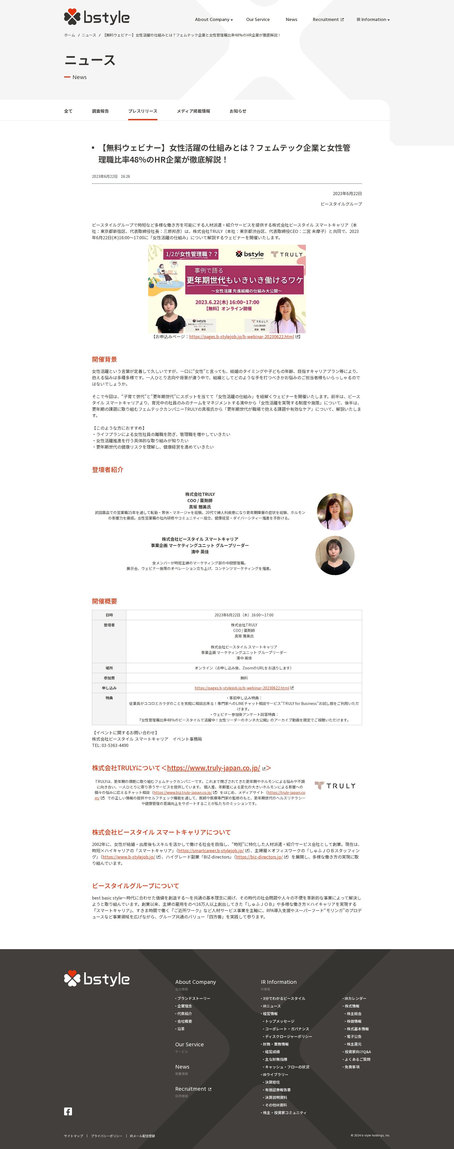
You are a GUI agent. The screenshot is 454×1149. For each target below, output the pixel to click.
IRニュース (272, 1005)
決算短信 (272, 1082)
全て (68, 111)
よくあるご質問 (357, 1059)
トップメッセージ (280, 1021)
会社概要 (184, 1021)
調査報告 (100, 111)
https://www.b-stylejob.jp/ (128, 857)
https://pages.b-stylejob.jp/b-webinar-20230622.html (241, 336)
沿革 (181, 1028)
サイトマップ (73, 1136)
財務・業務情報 (276, 1044)
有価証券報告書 (278, 1089)
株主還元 (354, 1044)
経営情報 (270, 1013)
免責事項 (352, 1066)
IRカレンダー (356, 998)
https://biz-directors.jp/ (259, 857)
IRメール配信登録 (142, 1136)
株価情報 (354, 1021)
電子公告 (354, 1036)
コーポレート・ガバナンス (287, 1028)
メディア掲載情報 (193, 111)
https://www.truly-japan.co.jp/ (213, 767)
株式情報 (352, 1005)
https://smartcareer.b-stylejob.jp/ (211, 850)
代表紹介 (184, 1013)
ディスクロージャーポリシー (288, 1036)
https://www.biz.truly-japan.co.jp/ (182, 792)
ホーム (69, 35)
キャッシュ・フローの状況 (287, 1066)
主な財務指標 (276, 1059)
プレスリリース (142, 111)
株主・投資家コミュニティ (285, 1112)
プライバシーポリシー (106, 1136)
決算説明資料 (276, 1097)
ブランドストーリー (193, 998)
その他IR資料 (276, 1105)
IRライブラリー (275, 1074)
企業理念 (184, 1005)
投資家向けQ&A (358, 1051)
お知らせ (238, 111)
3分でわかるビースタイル (284, 998)
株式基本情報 (358, 1028)
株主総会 (354, 1013)
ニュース (89, 35)
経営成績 (272, 1051)
